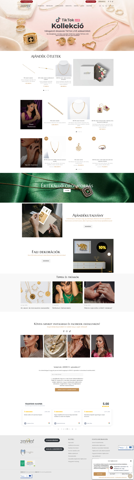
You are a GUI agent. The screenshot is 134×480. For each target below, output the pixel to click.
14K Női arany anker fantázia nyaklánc (63, 78)
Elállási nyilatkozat (73, 453)
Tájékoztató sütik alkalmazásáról (106, 477)
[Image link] (93, 72)
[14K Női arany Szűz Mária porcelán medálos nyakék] (55, 147)
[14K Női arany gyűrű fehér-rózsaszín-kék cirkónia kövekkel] (102, 147)
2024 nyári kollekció (106, 126)
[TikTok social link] (112, 1)
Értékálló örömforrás (61, 308)
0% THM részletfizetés (26, 1)
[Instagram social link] (110, 1)
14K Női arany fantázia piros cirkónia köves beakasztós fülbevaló (102, 121)
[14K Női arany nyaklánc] (79, 108)
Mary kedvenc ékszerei (50, 122)
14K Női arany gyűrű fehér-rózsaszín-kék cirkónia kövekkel (102, 160)
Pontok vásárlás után (74, 450)
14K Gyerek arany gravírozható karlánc (46, 78)
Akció (53, 165)
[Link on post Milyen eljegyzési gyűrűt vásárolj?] (99, 292)
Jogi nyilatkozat (96, 456)
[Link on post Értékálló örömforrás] (67, 292)
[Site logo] (25, 6)
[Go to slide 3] (46, 90)
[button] (131, 461)
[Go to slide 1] (43, 90)
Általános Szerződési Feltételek (100, 448)
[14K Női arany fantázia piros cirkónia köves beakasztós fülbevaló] (102, 108)
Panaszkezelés (72, 456)
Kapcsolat (71, 442)
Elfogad (99, 474)
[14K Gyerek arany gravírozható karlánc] (46, 68)
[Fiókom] (100, 5)
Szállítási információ (73, 445)
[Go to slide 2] (45, 90)
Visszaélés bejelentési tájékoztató (77, 459)
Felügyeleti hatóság (73, 461)
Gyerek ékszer (44, 83)
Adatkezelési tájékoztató (98, 445)
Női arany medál (79, 159)
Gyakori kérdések (52, 440)
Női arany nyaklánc (65, 83)
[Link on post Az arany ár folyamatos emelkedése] (36, 292)
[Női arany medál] (79, 147)
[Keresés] (103, 5)
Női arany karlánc (28, 78)
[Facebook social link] (108, 1)
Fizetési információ (73, 448)
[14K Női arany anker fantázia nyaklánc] (64, 68)
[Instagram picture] (31, 346)
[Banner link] (31, 114)
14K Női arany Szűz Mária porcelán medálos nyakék (55, 160)
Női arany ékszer (64, 83)
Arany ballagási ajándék (27, 80)
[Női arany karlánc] (28, 68)
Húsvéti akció (59, 165)
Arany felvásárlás (90, 1)
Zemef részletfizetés (97, 442)
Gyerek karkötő (48, 83)
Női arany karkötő (29, 80)
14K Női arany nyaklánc (79, 120)
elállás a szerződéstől (54, 449)
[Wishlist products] (106, 5)
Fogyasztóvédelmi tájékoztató (100, 453)
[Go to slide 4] (48, 90)
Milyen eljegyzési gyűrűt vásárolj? (98, 308)
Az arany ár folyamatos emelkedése (35, 308)
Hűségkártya (101, 1)
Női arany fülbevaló (105, 125)
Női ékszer (32, 81)
